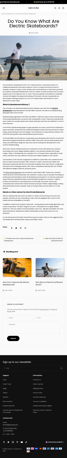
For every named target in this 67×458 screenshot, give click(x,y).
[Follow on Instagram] (13, 442)
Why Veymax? (8, 401)
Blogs (4, 388)
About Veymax (38, 384)
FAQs (4, 380)
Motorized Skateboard (13, 172)
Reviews (5, 397)
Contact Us (37, 380)
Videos (5, 393)
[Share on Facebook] (11, 228)
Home (3, 14)
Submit (13, 338)
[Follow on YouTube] (22, 442)
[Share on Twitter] (16, 228)
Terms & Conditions (39, 401)
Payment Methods (39, 397)
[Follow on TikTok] (26, 442)
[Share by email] (25, 228)
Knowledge (9, 14)
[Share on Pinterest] (21, 228)
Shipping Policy (38, 388)
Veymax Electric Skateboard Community (12, 411)
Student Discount (9, 406)
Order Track (7, 384)
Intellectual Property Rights (42, 406)
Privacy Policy (44, 309)
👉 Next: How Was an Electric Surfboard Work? (53, 239)
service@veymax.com (10, 425)
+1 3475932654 (8, 430)
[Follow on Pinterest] (17, 442)
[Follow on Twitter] (8, 442)
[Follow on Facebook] (4, 442)
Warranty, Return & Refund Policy (42, 411)
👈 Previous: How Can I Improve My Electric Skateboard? (19, 239)
